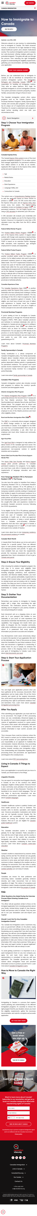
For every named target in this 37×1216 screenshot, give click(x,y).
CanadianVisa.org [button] (17, 1173)
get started (30, 3)
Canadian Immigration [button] (17, 1165)
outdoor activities (6, 869)
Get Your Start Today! (18, 1020)
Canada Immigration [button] (8, 8)
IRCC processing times (20, 759)
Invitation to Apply (22, 207)
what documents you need (14, 653)
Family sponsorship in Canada (22, 375)
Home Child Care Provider (13, 461)
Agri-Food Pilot (9, 442)
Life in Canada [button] (17, 1169)
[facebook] (13, 1157)
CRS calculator (11, 211)
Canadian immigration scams (18, 966)
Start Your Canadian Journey (18, 70)
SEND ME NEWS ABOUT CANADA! (18, 1124)
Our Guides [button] (18, 1177)
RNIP (6, 421)
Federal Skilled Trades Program (16, 254)
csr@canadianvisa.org (18, 1188)
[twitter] (16, 1157)
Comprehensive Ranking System (25, 196)
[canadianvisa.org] (11, 3)
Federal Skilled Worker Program (15, 233)
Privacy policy (18, 1134)
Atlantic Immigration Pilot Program (15, 396)
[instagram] (20, 1157)
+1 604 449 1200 (18, 1186)
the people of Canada (28, 887)
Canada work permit (7, 557)
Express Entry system (16, 158)
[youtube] (24, 1157)
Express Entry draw (29, 203)
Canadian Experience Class (13, 288)
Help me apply (9, 29)
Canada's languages (11, 798)
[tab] (18, 8)
